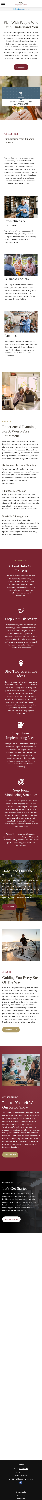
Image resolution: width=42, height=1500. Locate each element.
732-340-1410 (23, 1469)
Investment (21, 1498)
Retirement (21, 1496)
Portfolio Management (15, 516)
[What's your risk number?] (21, 105)
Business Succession (14, 490)
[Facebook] (20, 1482)
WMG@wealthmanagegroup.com (21, 1479)
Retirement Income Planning (19, 465)
